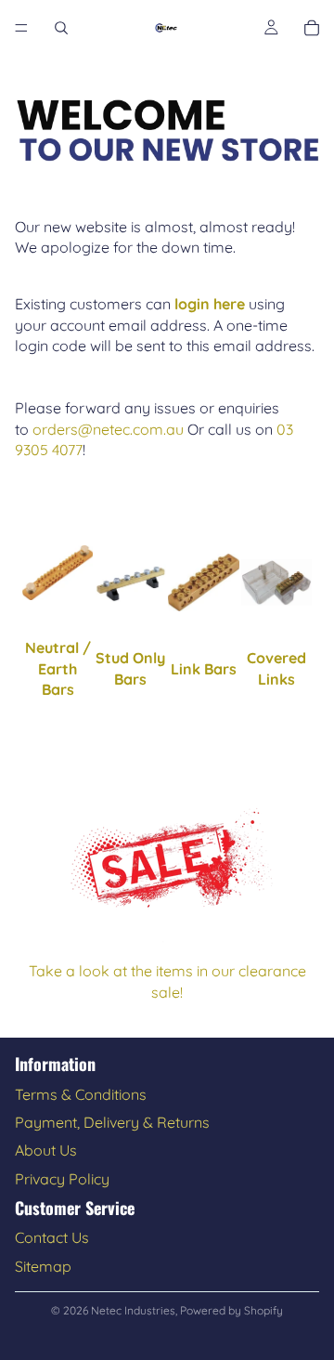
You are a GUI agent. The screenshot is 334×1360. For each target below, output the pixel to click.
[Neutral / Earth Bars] (58, 572)
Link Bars (204, 669)
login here (209, 303)
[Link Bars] (203, 582)
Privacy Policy (62, 1179)
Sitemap (43, 1266)
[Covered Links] (277, 582)
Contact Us (52, 1237)
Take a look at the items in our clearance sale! (167, 980)
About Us (46, 1150)
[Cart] (311, 27)
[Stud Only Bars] (131, 583)
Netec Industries (133, 1310)
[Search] (61, 27)
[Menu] (21, 28)
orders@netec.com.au (108, 429)
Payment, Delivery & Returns (112, 1122)
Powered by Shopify (231, 1310)
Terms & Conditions (81, 1094)
